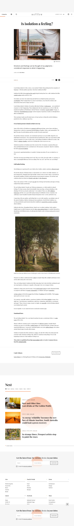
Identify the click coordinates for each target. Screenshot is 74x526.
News (25, 388)
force (36, 332)
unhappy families (23, 141)
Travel (8, 388)
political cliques (49, 327)
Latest (28, 399)
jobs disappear (43, 178)
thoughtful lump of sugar (26, 111)
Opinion (20, 388)
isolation (42, 294)
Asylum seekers (18, 294)
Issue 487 (35, 430)
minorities (51, 290)
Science (16, 388)
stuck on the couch (30, 93)
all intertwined (55, 169)
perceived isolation (23, 148)
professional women (41, 288)
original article (22, 342)
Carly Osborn (21, 72)
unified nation (34, 325)
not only (34, 181)
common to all (34, 128)
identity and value (33, 178)
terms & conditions (27, 466)
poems (57, 294)
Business (12, 388)
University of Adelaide (44, 357)
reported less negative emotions (49, 202)
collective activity (43, 323)
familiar (49, 299)
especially (44, 303)
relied (34, 277)
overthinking (17, 100)
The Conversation (34, 340)
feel (15, 132)
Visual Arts (29, 430)
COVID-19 (16, 80)
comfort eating (17, 95)
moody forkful (49, 109)
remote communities (32, 290)
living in (38, 130)
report (29, 294)
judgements (48, 106)
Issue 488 (33, 399)
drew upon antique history (41, 209)
